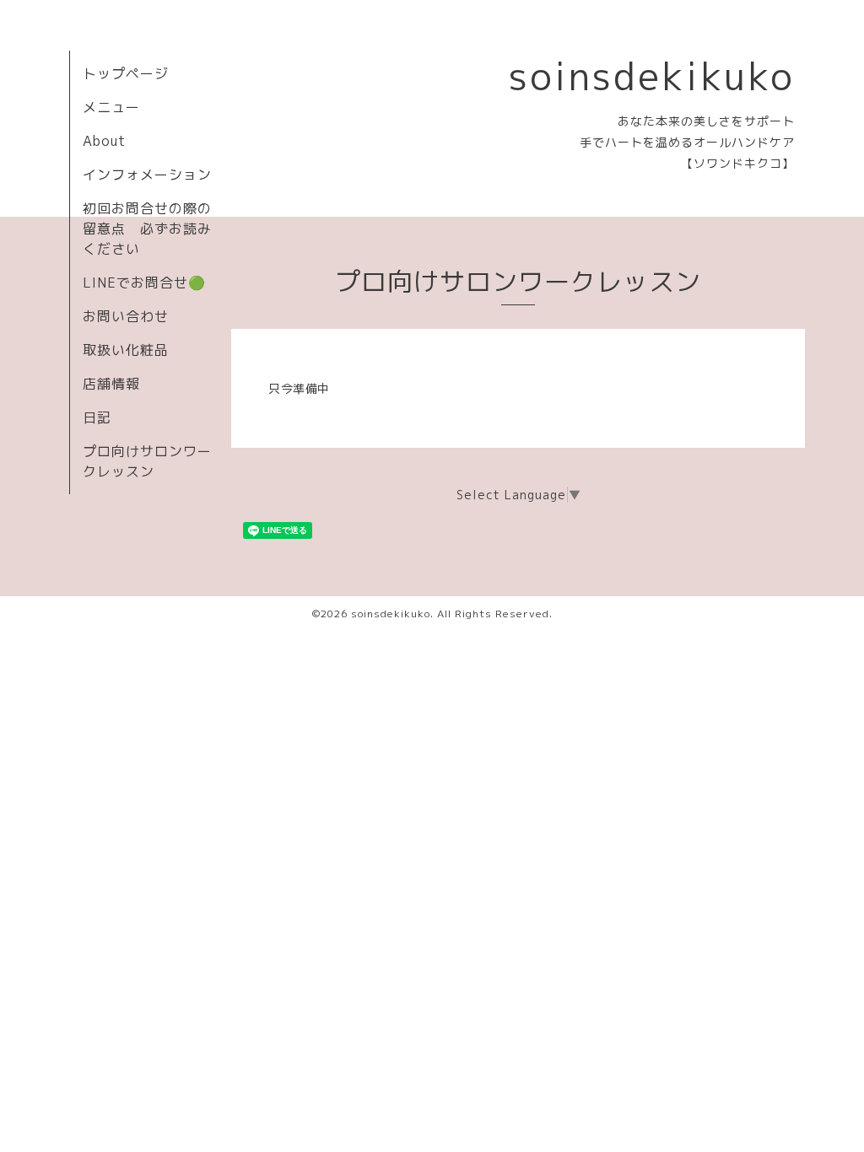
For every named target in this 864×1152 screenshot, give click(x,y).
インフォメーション (147, 174)
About (104, 141)
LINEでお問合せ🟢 (144, 282)
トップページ (126, 73)
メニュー (111, 107)
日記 (97, 417)
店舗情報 (111, 383)
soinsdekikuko (652, 76)
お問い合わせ (126, 316)
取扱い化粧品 (126, 350)
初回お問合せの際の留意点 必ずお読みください (147, 228)
